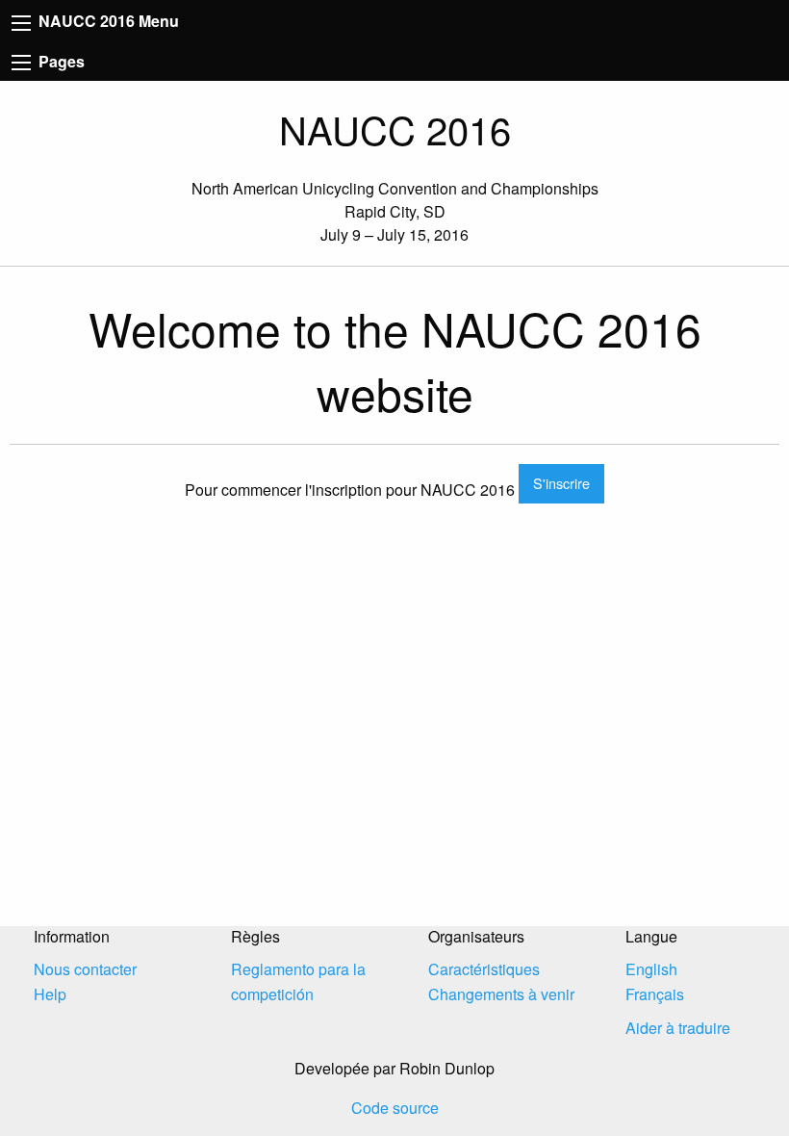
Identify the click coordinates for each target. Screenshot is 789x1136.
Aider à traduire (677, 1028)
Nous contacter (85, 969)
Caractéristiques (484, 969)
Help (50, 994)
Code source (395, 1108)
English (651, 969)
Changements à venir (501, 994)
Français (654, 994)
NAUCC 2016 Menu (107, 21)
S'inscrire (561, 483)
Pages (60, 61)
